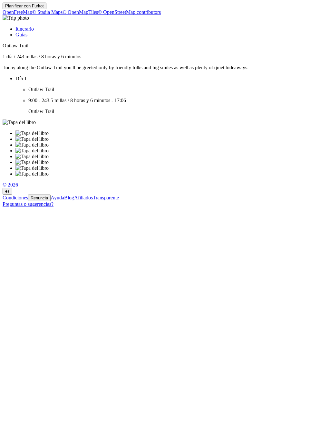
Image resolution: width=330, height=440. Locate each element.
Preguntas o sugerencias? (28, 204)
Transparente (106, 197)
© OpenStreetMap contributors (129, 12)
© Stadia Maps (47, 12)
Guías (21, 34)
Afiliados (83, 197)
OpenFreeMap (17, 12)
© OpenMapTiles (80, 12)
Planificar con (24, 6)
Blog (69, 197)
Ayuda (57, 197)
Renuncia (39, 198)
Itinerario (24, 29)
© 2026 (10, 184)
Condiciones (15, 197)
